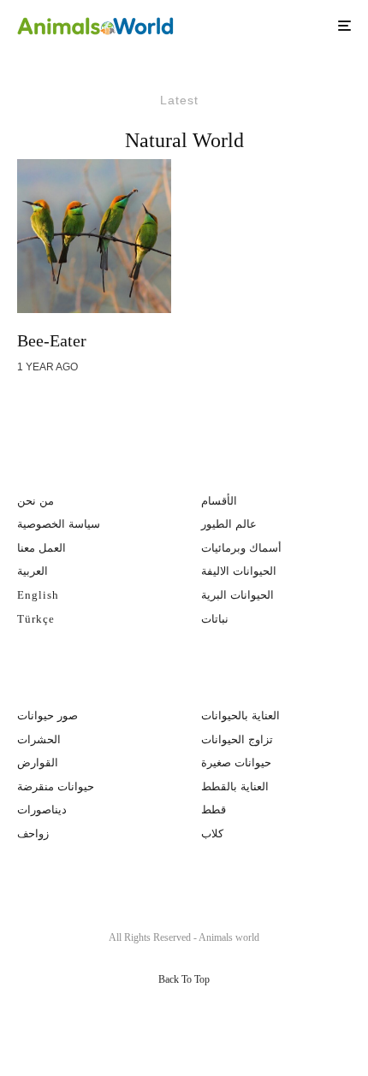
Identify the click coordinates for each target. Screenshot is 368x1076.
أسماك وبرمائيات (241, 547)
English (38, 594)
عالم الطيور (229, 523)
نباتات (215, 618)
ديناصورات (42, 809)
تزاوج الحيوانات (237, 739)
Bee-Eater (51, 340)
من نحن (35, 500)
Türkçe (36, 618)
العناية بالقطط (235, 786)
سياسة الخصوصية (58, 523)
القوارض (37, 762)
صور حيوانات (47, 715)
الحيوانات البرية (237, 594)
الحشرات (39, 739)
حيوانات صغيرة (236, 762)
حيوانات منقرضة (55, 786)
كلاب (212, 833)
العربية (32, 571)
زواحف (33, 833)
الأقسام (219, 500)
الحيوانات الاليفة (238, 571)
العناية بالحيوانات (240, 715)
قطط (213, 809)
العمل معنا (41, 547)
